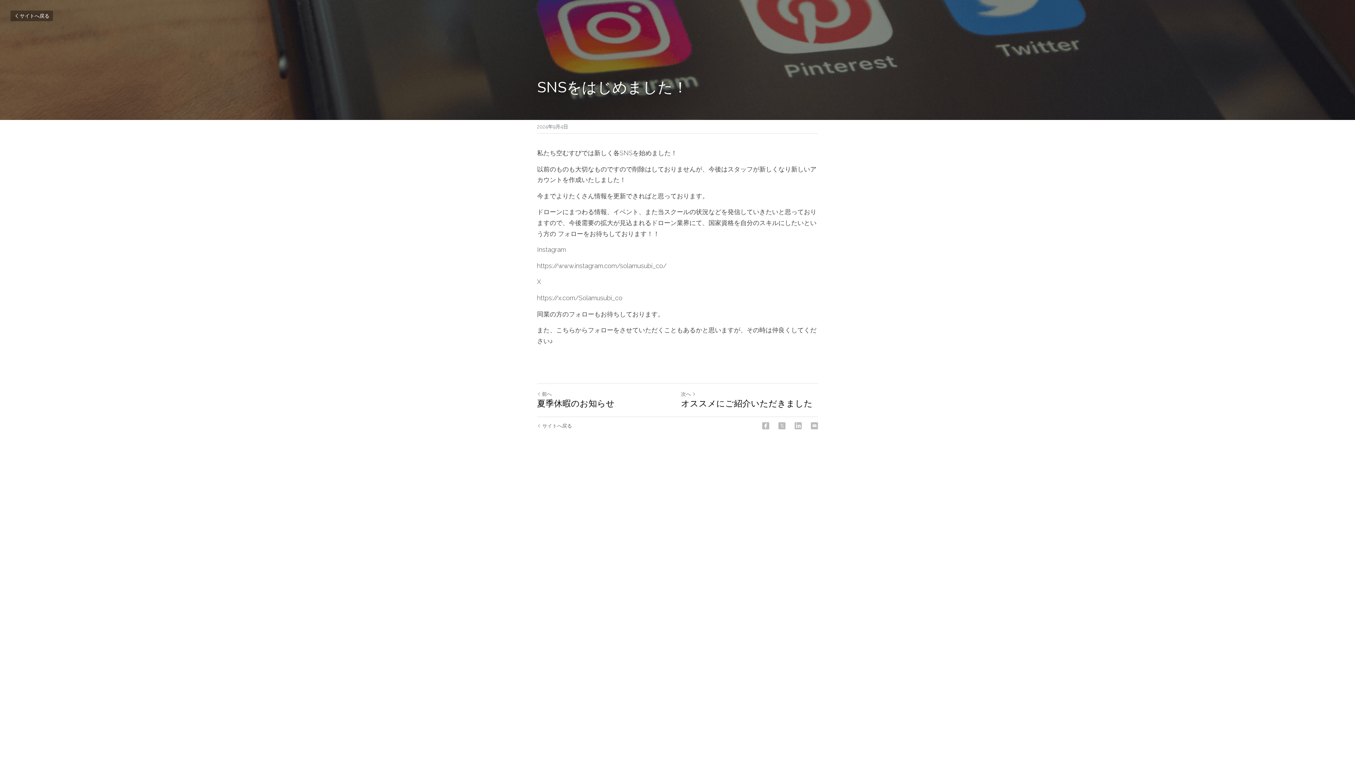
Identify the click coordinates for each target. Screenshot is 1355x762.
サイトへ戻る (34, 16)
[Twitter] (781, 425)
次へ (686, 394)
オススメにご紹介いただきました (747, 403)
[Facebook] (765, 425)
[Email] (814, 425)
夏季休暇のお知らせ (576, 403)
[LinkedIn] (798, 425)
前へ (547, 394)
